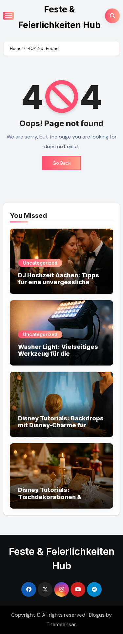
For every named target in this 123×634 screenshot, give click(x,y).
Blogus (97, 614)
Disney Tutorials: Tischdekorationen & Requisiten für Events (50, 496)
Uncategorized (40, 263)
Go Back (61, 163)
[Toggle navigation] (8, 16)
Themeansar (61, 624)
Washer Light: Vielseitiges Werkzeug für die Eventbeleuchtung (58, 353)
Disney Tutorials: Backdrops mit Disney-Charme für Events (61, 425)
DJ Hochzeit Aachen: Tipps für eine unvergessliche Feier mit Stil (58, 282)
